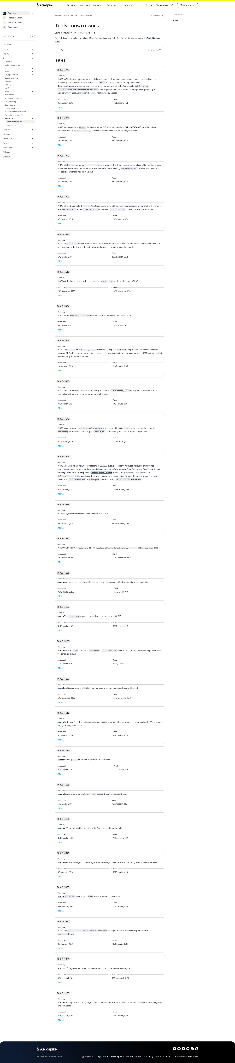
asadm (61, 582)
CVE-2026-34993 (133, 127)
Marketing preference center (157, 1056)
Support (149, 5)
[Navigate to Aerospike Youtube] (187, 1049)
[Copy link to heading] (67, 60)
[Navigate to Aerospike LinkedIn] (196, 1049)
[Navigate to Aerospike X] (192, 1049)
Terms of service (133, 1056)
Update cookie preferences (185, 1056)
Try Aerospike (162, 5)
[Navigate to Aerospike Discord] (174, 1049)
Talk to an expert (187, 5)
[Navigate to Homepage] (45, 5)
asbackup (62, 687)
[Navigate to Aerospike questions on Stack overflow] (183, 1049)
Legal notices (103, 1056)
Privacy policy (117, 1056)
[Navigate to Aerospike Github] (179, 1049)
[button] (172, 5)
